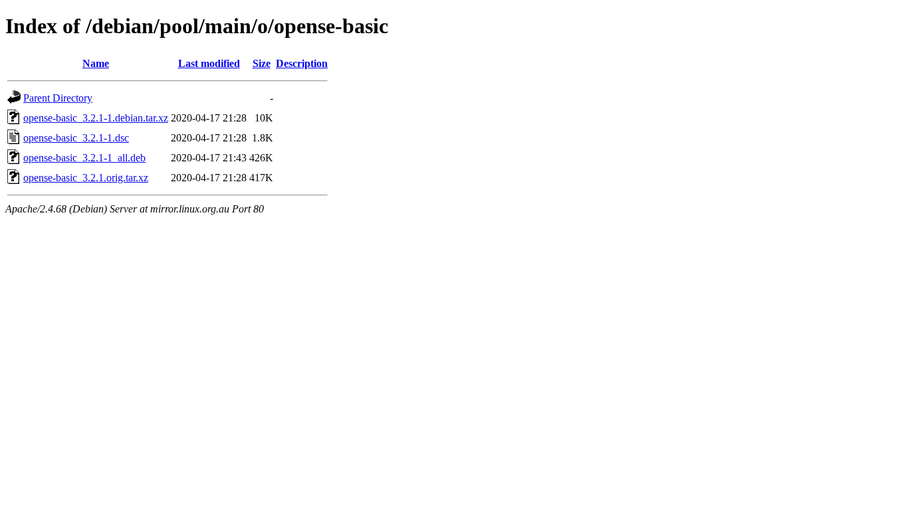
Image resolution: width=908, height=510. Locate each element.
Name (95, 63)
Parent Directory (57, 98)
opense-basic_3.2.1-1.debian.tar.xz (95, 118)
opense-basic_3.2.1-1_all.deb (84, 157)
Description (302, 63)
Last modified (209, 63)
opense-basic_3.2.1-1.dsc (76, 137)
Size (262, 63)
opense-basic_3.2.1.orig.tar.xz (85, 177)
